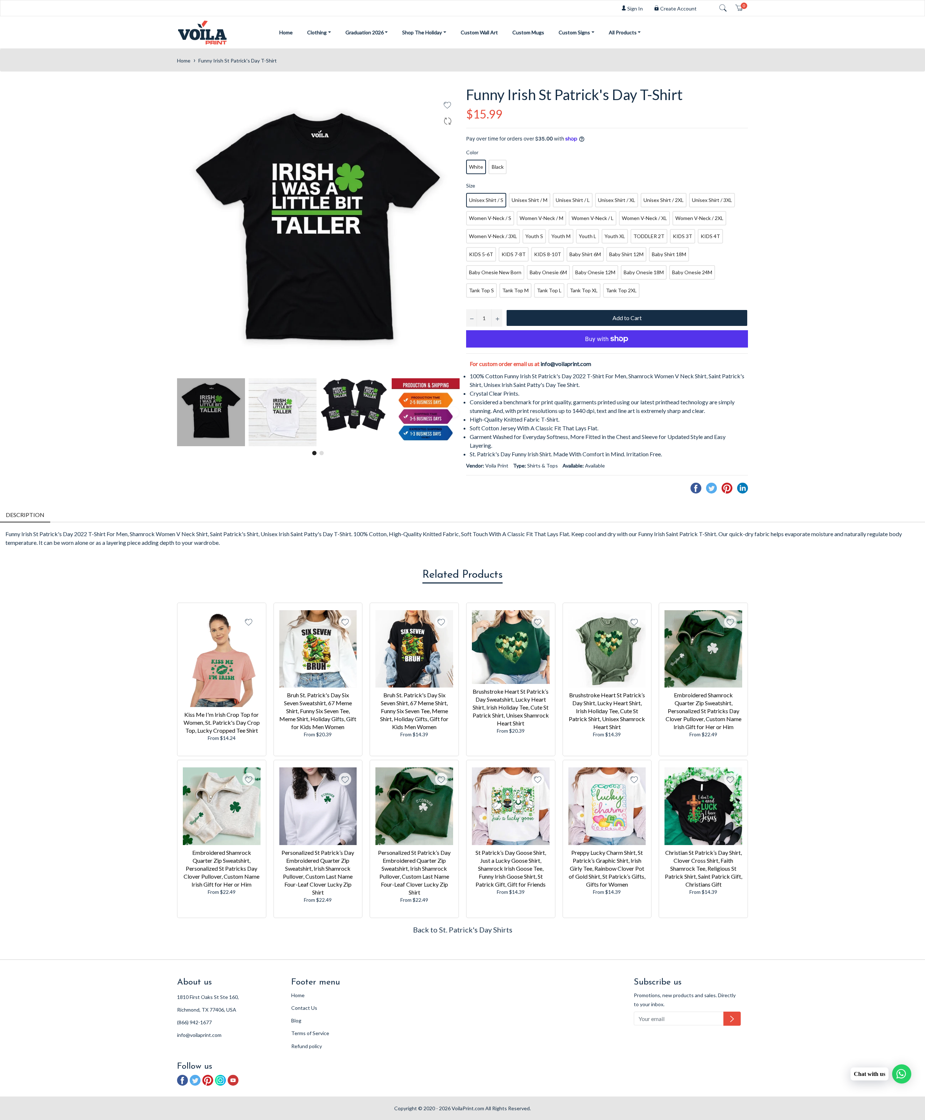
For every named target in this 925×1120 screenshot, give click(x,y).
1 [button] (314, 453)
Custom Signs (574, 32)
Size (470, 185)
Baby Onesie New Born (495, 272)
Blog (296, 1020)
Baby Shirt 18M (669, 254)
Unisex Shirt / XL (616, 200)
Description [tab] (25, 514)
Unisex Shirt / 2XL (664, 200)
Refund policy (306, 1046)
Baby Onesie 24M (692, 272)
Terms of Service (310, 1033)
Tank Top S (481, 290)
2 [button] (321, 453)
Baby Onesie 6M (548, 272)
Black (498, 167)
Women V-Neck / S (490, 218)
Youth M (561, 236)
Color (472, 152)
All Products (623, 32)
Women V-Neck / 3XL (493, 236)
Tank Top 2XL (621, 290)
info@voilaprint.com (566, 363)
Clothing (317, 32)
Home (286, 32)
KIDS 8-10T (547, 254)
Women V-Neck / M (541, 218)
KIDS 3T (682, 236)
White (476, 167)
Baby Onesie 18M (644, 272)
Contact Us (304, 1008)
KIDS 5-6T (481, 254)
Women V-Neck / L (593, 218)
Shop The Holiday (422, 32)
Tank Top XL (584, 290)
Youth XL (615, 236)
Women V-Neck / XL (644, 218)
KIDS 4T (710, 236)
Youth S (534, 236)
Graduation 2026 (364, 32)
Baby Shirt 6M (585, 254)
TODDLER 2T (648, 236)
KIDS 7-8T (514, 254)
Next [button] (453, 412)
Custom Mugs (528, 32)
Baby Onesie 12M (595, 272)
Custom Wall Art (479, 32)
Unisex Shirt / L (573, 200)
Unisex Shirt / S (486, 200)
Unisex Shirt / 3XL (712, 200)
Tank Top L (549, 290)
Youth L (587, 236)
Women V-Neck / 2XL (699, 218)
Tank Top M (515, 290)
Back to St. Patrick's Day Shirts (462, 929)
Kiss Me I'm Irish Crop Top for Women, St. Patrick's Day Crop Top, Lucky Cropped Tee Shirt (222, 722)
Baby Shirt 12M (626, 254)
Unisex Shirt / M (529, 200)
